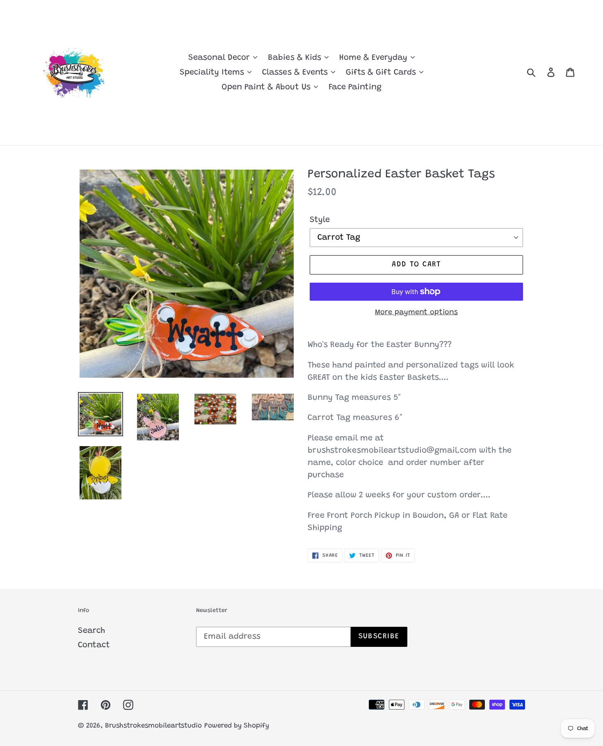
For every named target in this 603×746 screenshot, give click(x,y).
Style (320, 220)
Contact (94, 645)
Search (91, 631)
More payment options (416, 312)
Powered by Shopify (236, 726)
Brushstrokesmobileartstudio (153, 726)
